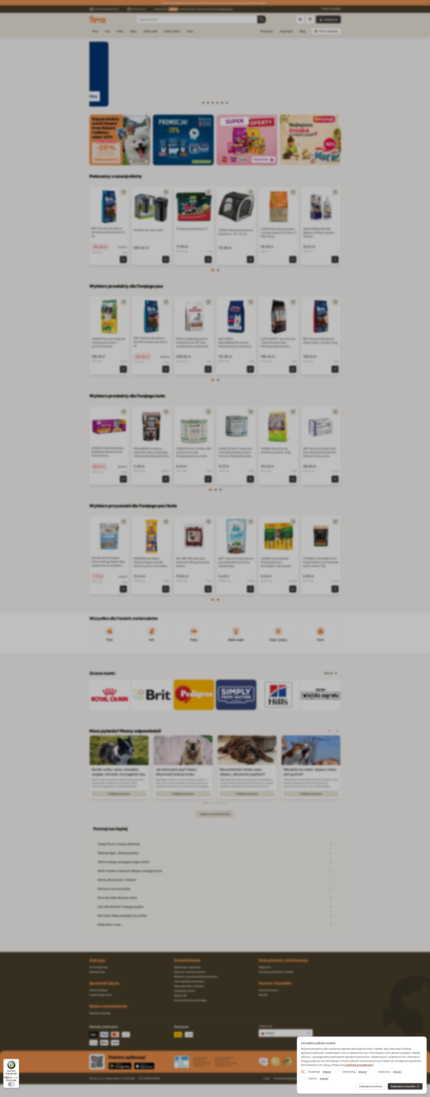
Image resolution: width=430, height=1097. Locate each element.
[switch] (11, 1084)
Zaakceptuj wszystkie (403, 1086)
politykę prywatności (359, 1065)
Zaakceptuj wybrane (370, 1086)
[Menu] (5, 1061)
